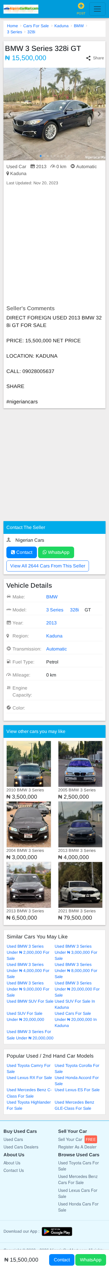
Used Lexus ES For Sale (77, 1089)
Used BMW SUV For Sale (30, 1001)
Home (12, 25)
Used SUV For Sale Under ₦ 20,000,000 (25, 1016)
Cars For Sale (36, 25)
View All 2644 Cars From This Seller (47, 565)
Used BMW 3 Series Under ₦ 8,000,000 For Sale (76, 970)
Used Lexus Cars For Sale (77, 1193)
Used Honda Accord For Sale (77, 1080)
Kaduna (61, 25)
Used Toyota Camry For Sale (29, 1068)
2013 (51, 622)
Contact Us (13, 1170)
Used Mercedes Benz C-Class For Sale (29, 1092)
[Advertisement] (54, 245)
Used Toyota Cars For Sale (78, 1166)
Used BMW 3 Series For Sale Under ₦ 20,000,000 (30, 1034)
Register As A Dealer (77, 1147)
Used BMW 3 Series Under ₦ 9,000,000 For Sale (28, 989)
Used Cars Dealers (20, 1147)
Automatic (56, 648)
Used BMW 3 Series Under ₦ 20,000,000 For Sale (77, 989)
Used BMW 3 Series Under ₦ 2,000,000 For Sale (28, 952)
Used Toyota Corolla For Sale (77, 1068)
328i (31, 32)
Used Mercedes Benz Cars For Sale (78, 1179)
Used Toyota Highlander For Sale (29, 1105)
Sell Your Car (77, 1139)
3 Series (14, 32)
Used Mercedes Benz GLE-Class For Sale (74, 1105)
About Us (11, 1163)
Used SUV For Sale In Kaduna (75, 1004)
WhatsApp (58, 552)
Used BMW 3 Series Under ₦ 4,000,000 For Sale (28, 970)
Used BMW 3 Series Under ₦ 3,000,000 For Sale (76, 952)
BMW (79, 25)
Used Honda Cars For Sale (78, 1207)
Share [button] (98, 58)
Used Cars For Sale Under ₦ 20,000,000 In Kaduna (76, 1019)
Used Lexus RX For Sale (29, 1077)
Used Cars (13, 1139)
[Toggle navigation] (97, 9)
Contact (23, 552)
